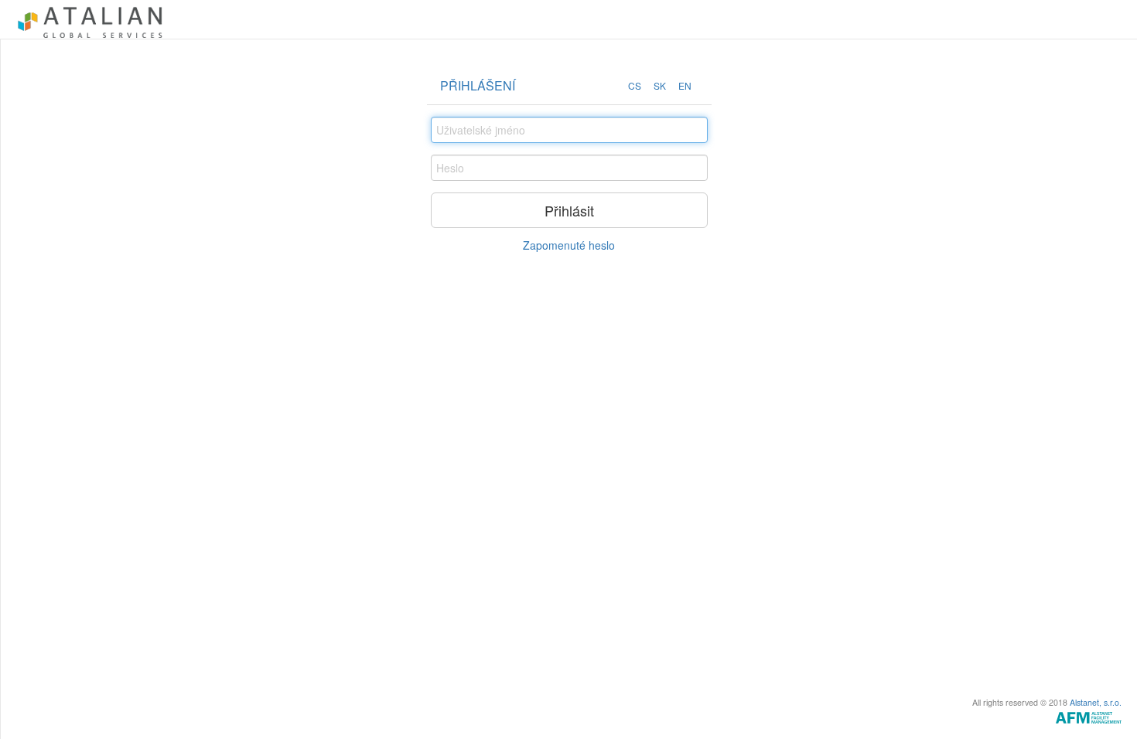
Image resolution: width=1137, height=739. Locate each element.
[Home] (90, 19)
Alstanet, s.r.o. (1096, 702)
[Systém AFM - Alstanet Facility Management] (1089, 716)
